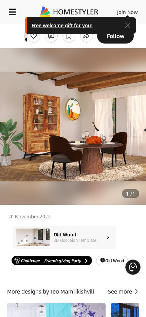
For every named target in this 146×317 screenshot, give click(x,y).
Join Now (127, 12)
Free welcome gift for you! (62, 25)
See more (120, 291)
